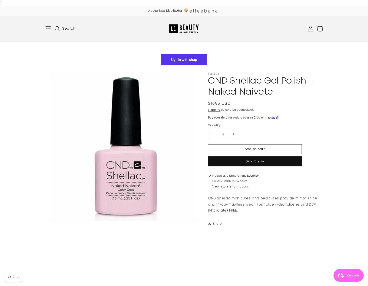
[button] (48, 28)
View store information (230, 186)
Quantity (214, 125)
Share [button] (217, 224)
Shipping (214, 110)
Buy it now (255, 161)
